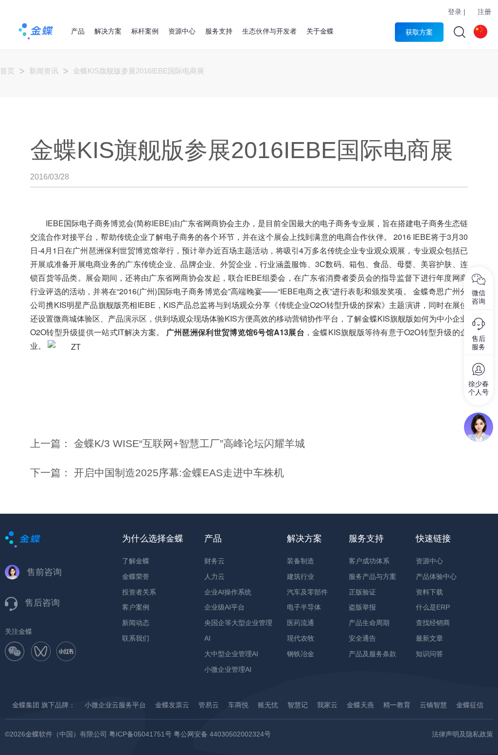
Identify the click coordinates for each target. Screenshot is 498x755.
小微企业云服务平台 (115, 705)
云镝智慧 (433, 705)
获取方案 (419, 32)
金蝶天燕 (360, 705)
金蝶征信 (469, 705)
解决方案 (108, 31)
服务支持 (218, 31)
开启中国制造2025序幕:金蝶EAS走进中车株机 (179, 472)
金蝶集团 (25, 705)
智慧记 (297, 705)
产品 (78, 31)
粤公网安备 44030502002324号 (222, 734)
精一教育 (396, 705)
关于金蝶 (320, 31)
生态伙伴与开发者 (269, 31)
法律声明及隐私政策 (462, 734)
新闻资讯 (43, 71)
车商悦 (238, 705)
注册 (484, 12)
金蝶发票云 (172, 705)
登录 (455, 12)
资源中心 (182, 31)
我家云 (327, 705)
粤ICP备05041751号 (140, 734)
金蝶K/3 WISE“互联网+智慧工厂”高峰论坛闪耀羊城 (189, 443)
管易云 (208, 705)
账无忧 (268, 705)
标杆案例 (145, 31)
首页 (7, 71)
